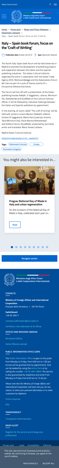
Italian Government (9, 4)
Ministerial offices (13, 338)
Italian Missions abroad (16, 344)
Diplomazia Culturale (18, 144)
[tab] (12, 247)
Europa (36, 144)
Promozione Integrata (11, 149)
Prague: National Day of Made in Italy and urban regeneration (28, 202)
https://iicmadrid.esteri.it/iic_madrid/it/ (20, 138)
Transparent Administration (18, 418)
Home (4, 29)
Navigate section (29, 258)
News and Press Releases (36, 29)
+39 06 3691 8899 (32, 371)
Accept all (49, 463)
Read (14, 224)
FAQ (7, 404)
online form (36, 368)
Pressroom (16, 29)
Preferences (30, 463)
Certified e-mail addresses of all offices (23, 326)
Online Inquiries (12, 399)
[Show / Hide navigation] (4, 16)
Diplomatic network (11, 32)
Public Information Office (21, 358)
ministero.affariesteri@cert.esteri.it (22, 320)
